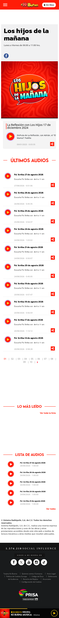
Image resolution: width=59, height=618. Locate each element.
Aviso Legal (51, 574)
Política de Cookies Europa (16, 576)
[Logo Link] (29, 4)
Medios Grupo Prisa (29, 599)
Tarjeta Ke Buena (10, 574)
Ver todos (51, 508)
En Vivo (50, 4)
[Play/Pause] (54, 613)
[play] (10, 136)
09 (24, 361)
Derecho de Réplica (30, 579)
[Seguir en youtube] (29, 562)
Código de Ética (37, 576)
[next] (37, 361)
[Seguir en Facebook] (14, 562)
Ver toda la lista (48, 413)
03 (19, 358)
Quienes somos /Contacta (32, 574)
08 (52, 358)
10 (31, 361)
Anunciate (47, 579)
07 (45, 358)
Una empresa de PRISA (29, 593)
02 (12, 358)
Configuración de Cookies (32, 582)
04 (25, 358)
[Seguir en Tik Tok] (44, 562)
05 (32, 358)
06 (38, 358)
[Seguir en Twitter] (22, 562)
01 (5, 358)
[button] (29, 608)
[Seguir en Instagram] (37, 562)
